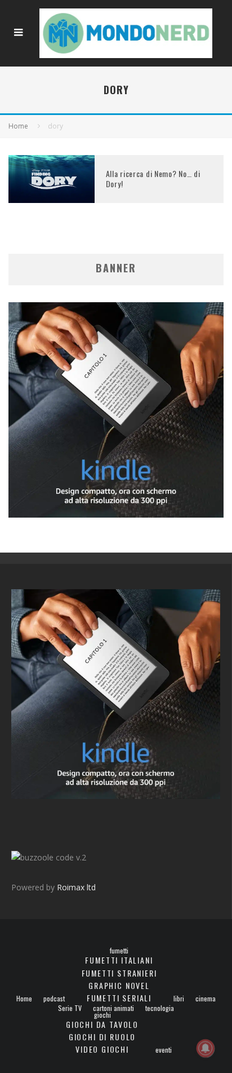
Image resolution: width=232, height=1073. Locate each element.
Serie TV (70, 1008)
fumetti (119, 950)
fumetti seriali (119, 998)
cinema (205, 998)
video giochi (102, 1049)
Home (24, 998)
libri (178, 998)
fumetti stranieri (119, 973)
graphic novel (119, 985)
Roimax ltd (76, 887)
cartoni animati (113, 1008)
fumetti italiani (119, 960)
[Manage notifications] (206, 1048)
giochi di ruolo (102, 1037)
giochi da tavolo (102, 1024)
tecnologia (159, 1008)
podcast (54, 998)
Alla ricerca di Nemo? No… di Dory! (153, 178)
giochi (102, 1015)
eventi (163, 1049)
